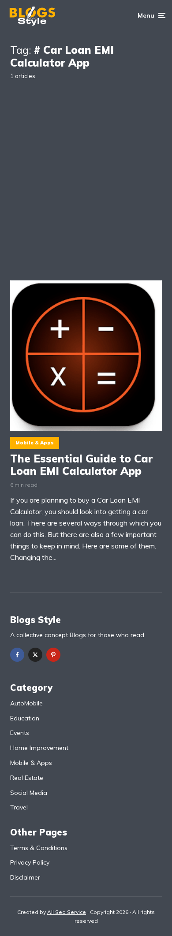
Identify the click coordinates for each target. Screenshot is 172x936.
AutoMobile (26, 703)
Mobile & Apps (34, 443)
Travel (19, 807)
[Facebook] (17, 655)
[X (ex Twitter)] (35, 655)
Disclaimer (25, 877)
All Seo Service (66, 912)
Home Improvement (39, 748)
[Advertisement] (86, 173)
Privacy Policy (29, 862)
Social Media (28, 793)
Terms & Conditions (38, 848)
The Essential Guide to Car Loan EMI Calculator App (81, 465)
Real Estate (26, 778)
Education (24, 718)
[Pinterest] (53, 655)
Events (19, 733)
